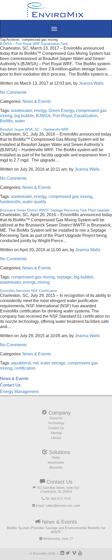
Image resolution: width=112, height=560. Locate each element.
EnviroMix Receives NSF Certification (28, 291)
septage (64, 277)
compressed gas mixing (70, 196)
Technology (56, 423)
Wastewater (56, 462)
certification (24, 368)
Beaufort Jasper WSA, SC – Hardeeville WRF (34, 129)
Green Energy (61, 110)
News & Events (36, 101)
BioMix (6, 121)
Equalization (85, 116)
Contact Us (56, 428)
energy (40, 110)
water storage (52, 363)
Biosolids (56, 467)
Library (56, 438)
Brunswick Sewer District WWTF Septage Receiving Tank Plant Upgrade (54, 210)
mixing (44, 282)
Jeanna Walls (91, 83)
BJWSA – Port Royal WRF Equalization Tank (34, 44)
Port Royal (62, 116)
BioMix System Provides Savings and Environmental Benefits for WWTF (56, 530)
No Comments (13, 92)
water (20, 121)
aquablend (21, 363)
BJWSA (43, 116)
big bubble (24, 116)
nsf (35, 363)
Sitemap (56, 433)
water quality (34, 201)
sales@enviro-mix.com (63, 506)
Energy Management (19, 391)
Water (56, 457)
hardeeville (10, 201)
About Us (56, 418)
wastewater (21, 110)
